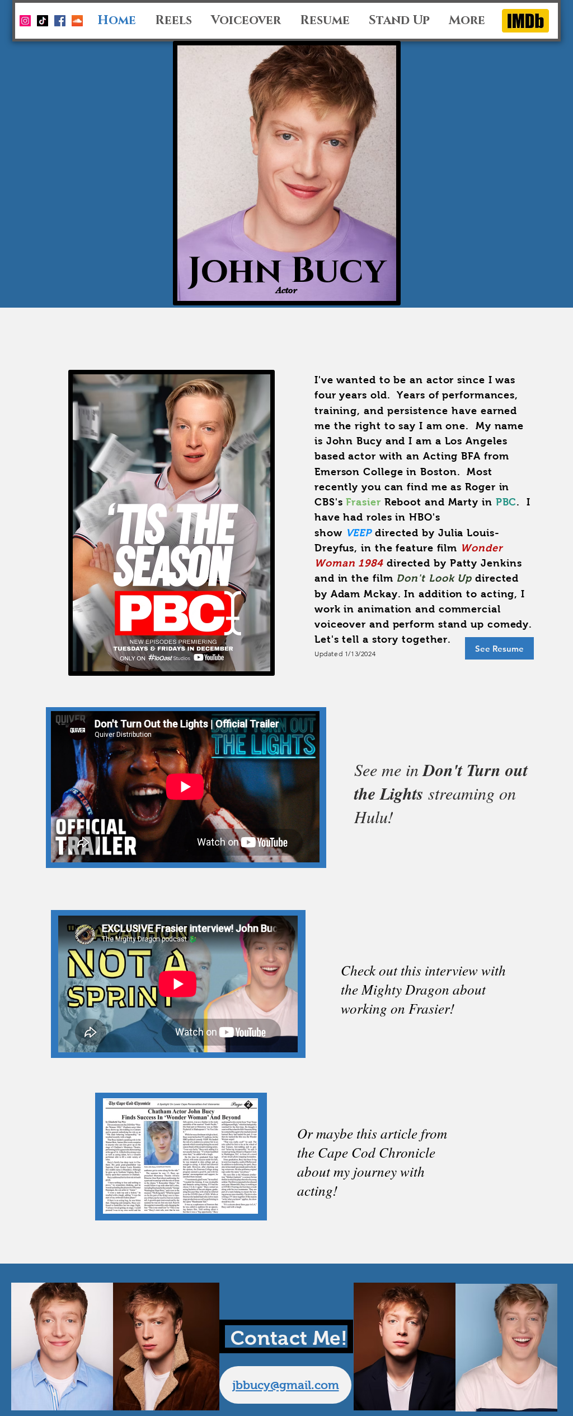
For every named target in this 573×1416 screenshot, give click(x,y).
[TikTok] (42, 20)
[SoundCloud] (77, 20)
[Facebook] (59, 20)
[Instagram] (25, 20)
